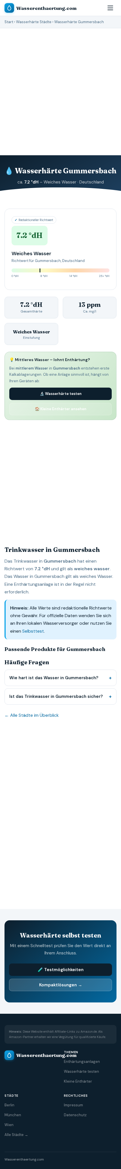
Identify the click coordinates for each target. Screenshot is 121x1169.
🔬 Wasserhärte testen (61, 393)
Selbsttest (33, 631)
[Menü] (110, 8)
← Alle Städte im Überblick (32, 715)
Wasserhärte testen (81, 1071)
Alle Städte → (16, 1134)
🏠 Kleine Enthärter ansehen (60, 409)
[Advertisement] (60, 91)
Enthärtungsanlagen (82, 1061)
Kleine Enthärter (78, 1081)
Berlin (9, 1105)
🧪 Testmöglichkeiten (61, 970)
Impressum (73, 1105)
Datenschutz (75, 1115)
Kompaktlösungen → (60, 985)
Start (9, 21)
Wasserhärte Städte (33, 21)
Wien (9, 1124)
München (13, 1115)
